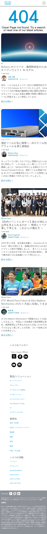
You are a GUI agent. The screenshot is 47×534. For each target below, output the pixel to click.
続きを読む (6, 102)
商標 (41, 499)
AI (2, 63)
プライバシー (23, 499)
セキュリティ (6, 139)
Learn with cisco (15, 483)
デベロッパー (14, 466)
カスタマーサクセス (16, 412)
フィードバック (14, 498)
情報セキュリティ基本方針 (11, 499)
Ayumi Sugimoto (14, 235)
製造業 (12, 432)
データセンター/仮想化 (17, 390)
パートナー (13, 461)
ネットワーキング (16, 380)
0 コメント (24, 79)
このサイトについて (25, 498)
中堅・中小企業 (15, 451)
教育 (11, 441)
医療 (11, 446)
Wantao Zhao (13, 153)
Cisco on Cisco (15, 479)
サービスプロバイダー (17, 399)
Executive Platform (16, 470)
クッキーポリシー (33, 499)
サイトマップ (36, 498)
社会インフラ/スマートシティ (20, 427)
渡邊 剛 (10, 310)
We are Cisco (6, 218)
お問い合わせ (5, 498)
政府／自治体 (14, 423)
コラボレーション (16, 394)
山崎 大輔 (11, 77)
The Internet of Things (17, 403)
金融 (11, 437)
